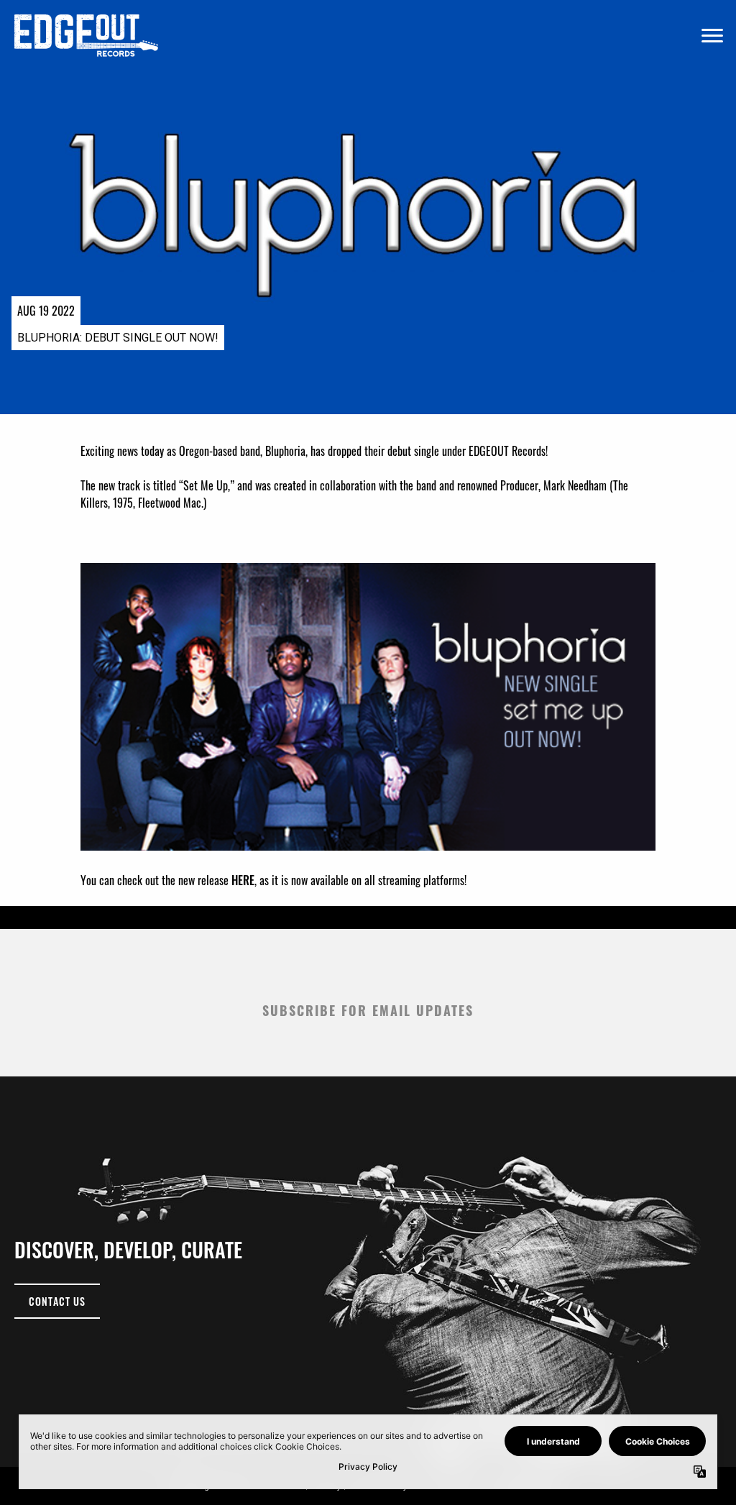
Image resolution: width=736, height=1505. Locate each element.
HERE (242, 880)
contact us (57, 1301)
